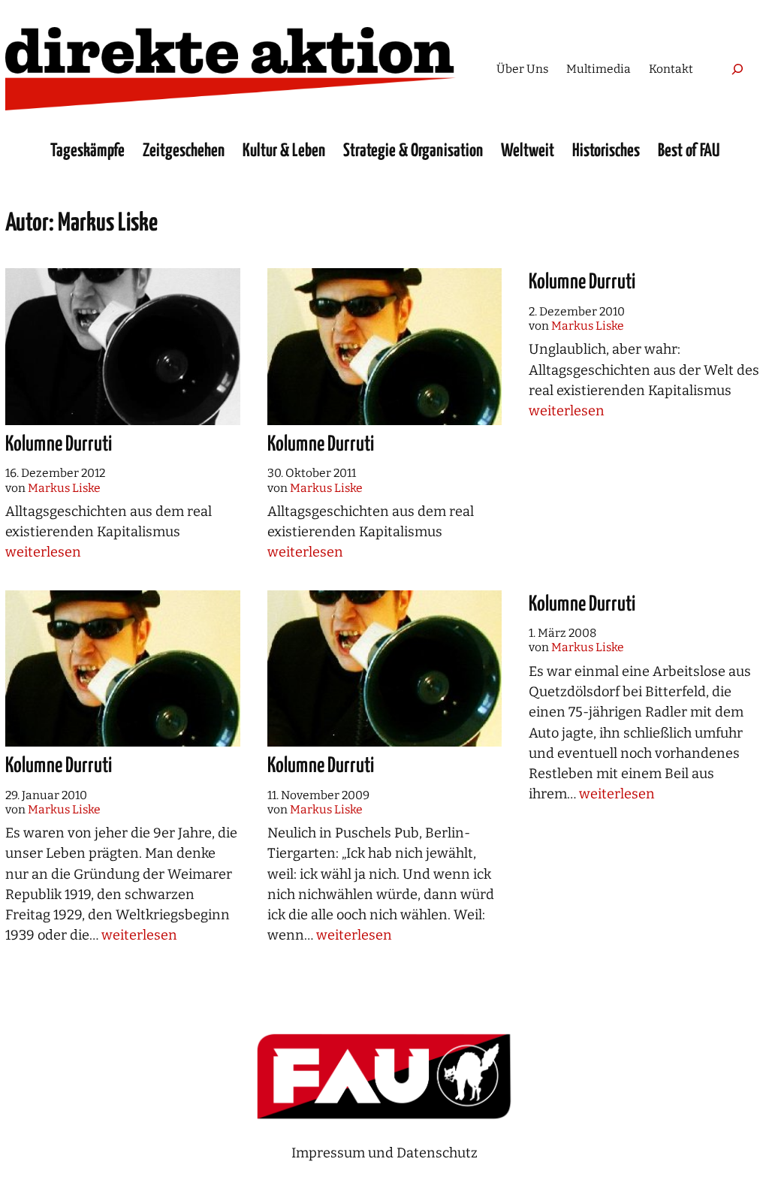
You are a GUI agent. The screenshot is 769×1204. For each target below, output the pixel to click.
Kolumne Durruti (58, 444)
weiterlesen (43, 552)
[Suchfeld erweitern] (737, 68)
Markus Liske (64, 488)
